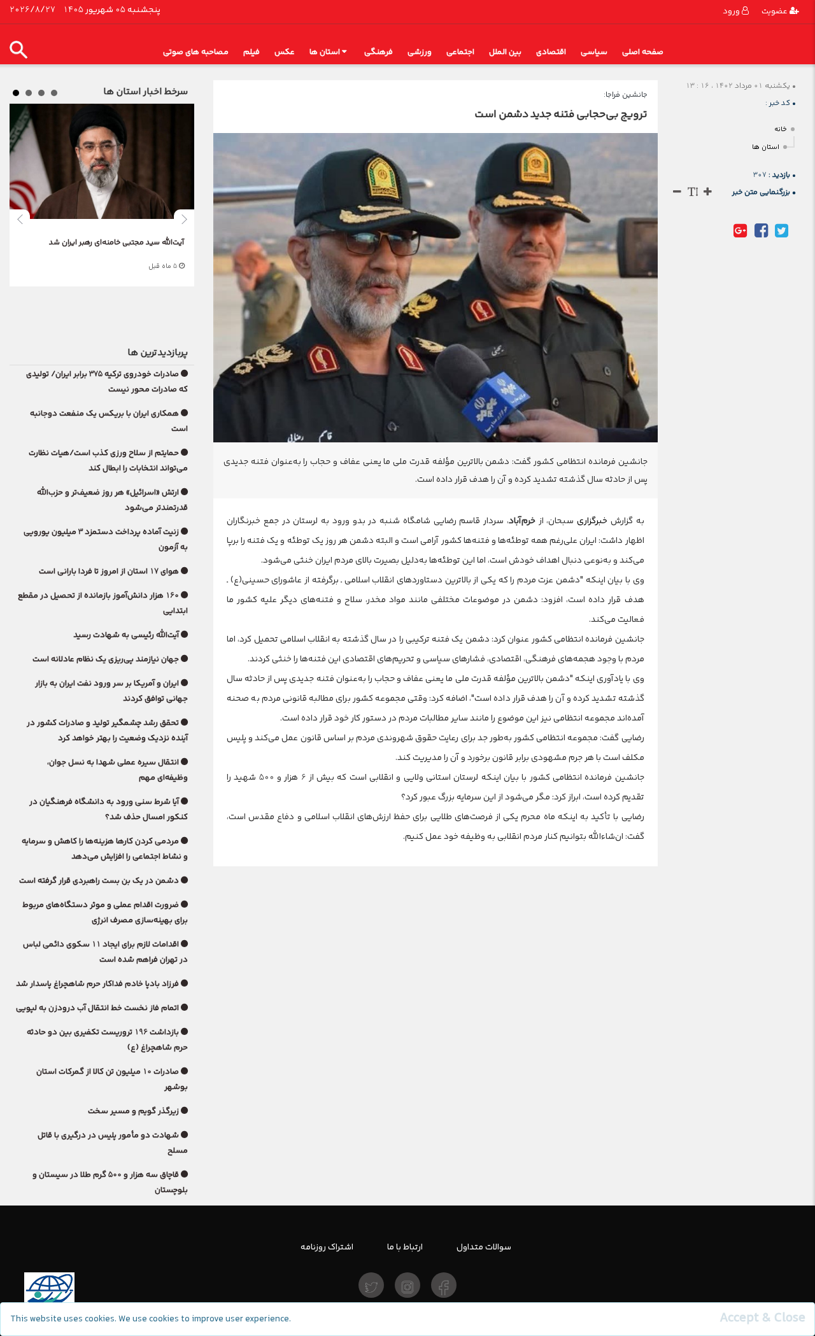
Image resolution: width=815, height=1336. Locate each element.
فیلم (251, 52)
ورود (732, 11)
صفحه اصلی (642, 52)
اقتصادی (551, 52)
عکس (284, 52)
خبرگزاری (590, 521)
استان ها (324, 52)
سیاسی (594, 52)
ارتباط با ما (405, 1247)
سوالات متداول (484, 1247)
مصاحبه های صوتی (196, 52)
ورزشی (420, 52)
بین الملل (505, 52)
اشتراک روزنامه (327, 1247)
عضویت (776, 11)
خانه (780, 129)
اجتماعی (460, 52)
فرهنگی (378, 52)
